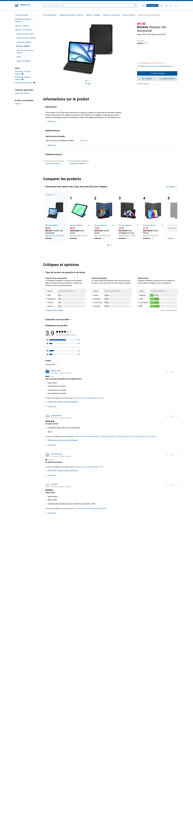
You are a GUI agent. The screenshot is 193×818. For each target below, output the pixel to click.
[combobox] (54, 364)
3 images (88, 84)
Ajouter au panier (159, 73)
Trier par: (48, 364)
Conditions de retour (52, 163)
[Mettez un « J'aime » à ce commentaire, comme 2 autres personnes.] (167, 372)
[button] (157, 63)
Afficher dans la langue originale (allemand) (63, 402)
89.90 (141, 24)
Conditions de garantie (78, 163)
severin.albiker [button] (56, 416)
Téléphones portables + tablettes (23, 20)
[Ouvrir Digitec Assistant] (161, 5)
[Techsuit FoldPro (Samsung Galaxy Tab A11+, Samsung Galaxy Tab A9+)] (177, 216)
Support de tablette (23, 61)
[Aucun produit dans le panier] (176, 5)
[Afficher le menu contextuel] (162, 371)
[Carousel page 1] (86, 80)
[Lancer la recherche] (45, 5)
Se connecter (152, 5)
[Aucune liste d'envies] (171, 5)
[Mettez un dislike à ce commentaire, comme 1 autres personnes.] (176, 372)
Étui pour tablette (23, 46)
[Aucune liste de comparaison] (166, 5)
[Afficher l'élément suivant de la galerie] (133, 49)
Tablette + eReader (22, 26)
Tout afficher (170, 187)
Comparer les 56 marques (54, 310)
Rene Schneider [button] (56, 454)
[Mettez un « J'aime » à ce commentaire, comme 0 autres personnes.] (167, 416)
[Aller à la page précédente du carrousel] (47, 216)
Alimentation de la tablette (26, 38)
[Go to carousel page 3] (111, 245)
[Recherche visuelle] (135, 5)
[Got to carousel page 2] (87, 80)
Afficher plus (52, 121)
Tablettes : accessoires (23, 30)
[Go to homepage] (22, 5)
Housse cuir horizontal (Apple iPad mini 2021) (89, 398)
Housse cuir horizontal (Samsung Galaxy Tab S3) (90, 508)
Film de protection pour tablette (24, 51)
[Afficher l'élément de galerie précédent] (43, 49)
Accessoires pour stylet (24, 34)
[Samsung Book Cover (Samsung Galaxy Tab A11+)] (79, 216)
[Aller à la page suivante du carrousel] (174, 216)
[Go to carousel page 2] (109, 245)
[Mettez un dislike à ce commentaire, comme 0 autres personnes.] (176, 416)
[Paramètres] (143, 5)
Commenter (52, 407)
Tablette (18, 104)
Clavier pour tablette (23, 42)
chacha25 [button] (54, 484)
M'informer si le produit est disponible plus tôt (156, 66)
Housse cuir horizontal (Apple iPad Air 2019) (89, 467)
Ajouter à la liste (169, 79)
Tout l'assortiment (21, 15)
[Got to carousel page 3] (89, 80)
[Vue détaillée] (65, 298)
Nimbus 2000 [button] (55, 371)
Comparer (148, 79)
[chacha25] (58, 485)
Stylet (18, 57)
